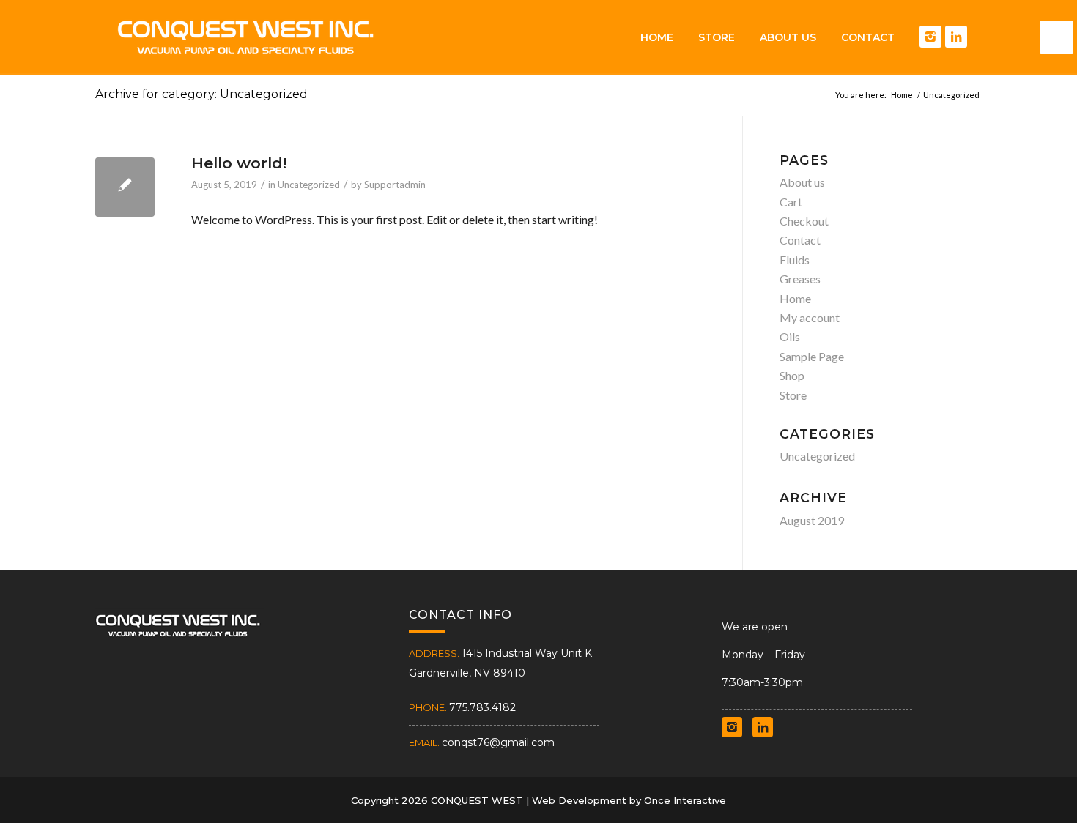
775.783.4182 (482, 707)
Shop (792, 375)
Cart (791, 202)
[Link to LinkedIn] (956, 37)
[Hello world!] (125, 187)
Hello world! (238, 163)
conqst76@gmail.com (498, 742)
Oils (790, 336)
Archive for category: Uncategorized (201, 94)
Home (795, 298)
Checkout (804, 221)
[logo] (245, 37)
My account (810, 317)
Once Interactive (685, 800)
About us (802, 182)
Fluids (795, 260)
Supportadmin (395, 184)
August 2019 (812, 520)
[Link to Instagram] (930, 37)
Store (793, 395)
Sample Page (812, 356)
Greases (800, 279)
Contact (800, 240)
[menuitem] (657, 37)
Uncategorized (309, 184)
